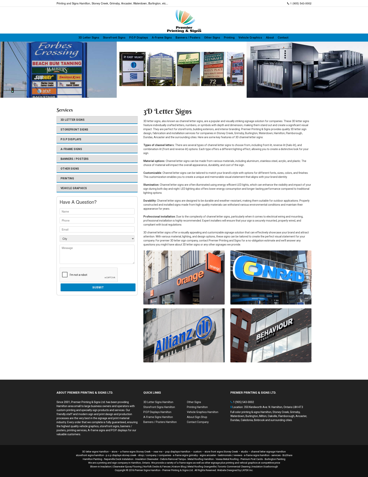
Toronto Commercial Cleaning (234, 466)
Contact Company (198, 422)
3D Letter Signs (88, 37)
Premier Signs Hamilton (147, 470)
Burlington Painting (275, 459)
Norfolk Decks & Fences (156, 466)
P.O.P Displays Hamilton (157, 412)
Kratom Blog (179, 466)
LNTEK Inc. (247, 470)
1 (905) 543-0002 (300, 3)
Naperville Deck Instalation (118, 459)
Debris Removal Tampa (173, 459)
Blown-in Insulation (100, 466)
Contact (283, 37)
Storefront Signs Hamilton (159, 407)
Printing (229, 37)
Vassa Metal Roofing (227, 459)
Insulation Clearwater (146, 459)
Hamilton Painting (92, 459)
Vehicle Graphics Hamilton (202, 412)
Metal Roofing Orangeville (202, 466)
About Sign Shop (197, 417)
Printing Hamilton (197, 407)
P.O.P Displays (138, 37)
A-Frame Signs (162, 37)
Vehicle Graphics (250, 37)
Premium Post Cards (252, 459)
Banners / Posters (188, 37)
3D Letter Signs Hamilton (158, 402)
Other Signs (212, 37)
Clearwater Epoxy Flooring (127, 466)
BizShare (287, 455)
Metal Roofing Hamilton (201, 459)
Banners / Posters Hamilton (160, 422)
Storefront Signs (114, 37)
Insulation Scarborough (265, 466)
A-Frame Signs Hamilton (158, 417)
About (270, 37)
